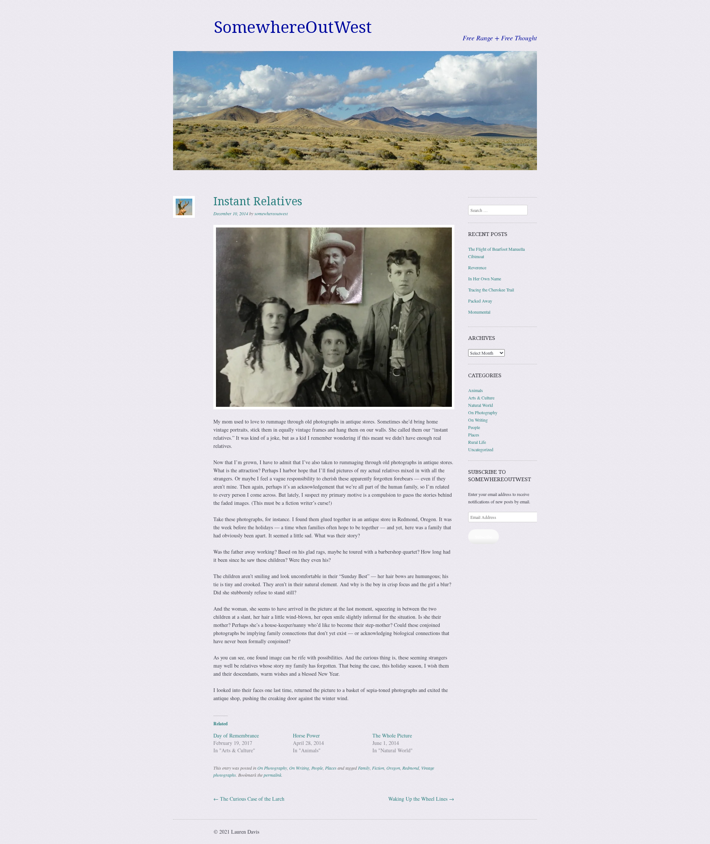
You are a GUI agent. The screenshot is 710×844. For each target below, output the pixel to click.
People (317, 768)
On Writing (299, 768)
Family (364, 768)
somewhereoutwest (271, 213)
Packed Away (480, 301)
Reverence (477, 267)
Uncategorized (480, 449)
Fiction (378, 768)
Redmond (410, 768)
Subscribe (483, 537)
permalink (272, 775)
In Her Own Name (484, 278)
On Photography (272, 768)
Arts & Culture (481, 398)
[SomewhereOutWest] (355, 110)
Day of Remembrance (236, 735)
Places (331, 768)
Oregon (393, 768)
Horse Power (306, 735)
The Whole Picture (392, 735)
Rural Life (477, 442)
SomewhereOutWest (293, 27)
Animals (475, 390)
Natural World (480, 405)
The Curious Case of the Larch (248, 798)
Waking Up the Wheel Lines (421, 798)
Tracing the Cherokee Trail (491, 290)
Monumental (479, 312)
